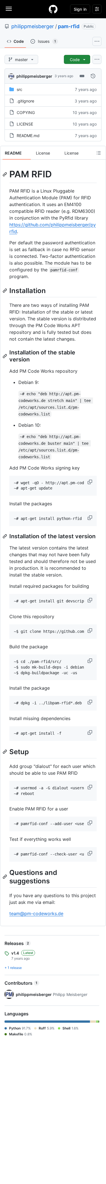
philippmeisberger (32, 26)
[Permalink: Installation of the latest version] (5, 536)
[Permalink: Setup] (5, 752)
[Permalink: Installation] (5, 290)
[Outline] (98, 152)
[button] (90, 482)
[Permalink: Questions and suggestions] (5, 877)
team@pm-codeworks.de (36, 913)
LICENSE (25, 124)
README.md (28, 135)
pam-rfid (68, 26)
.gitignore (25, 101)
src (19, 89)
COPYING (26, 112)
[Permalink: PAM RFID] (5, 174)
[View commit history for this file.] (93, 76)
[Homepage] (53, 9)
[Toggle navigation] (9, 9)
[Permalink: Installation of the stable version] (5, 356)
